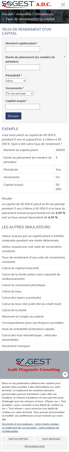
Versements (14, 88)
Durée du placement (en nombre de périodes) (30, 59)
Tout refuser (51, 439)
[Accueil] (34, 363)
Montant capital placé (21, 43)
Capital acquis (16, 101)
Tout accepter (18, 439)
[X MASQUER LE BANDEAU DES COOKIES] (65, 374)
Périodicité (13, 75)
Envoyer (13, 116)
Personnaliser (35, 446)
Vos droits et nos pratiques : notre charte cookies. (30, 423)
